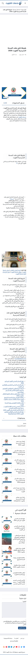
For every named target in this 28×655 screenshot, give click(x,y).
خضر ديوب (21, 54)
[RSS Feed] (4, 647)
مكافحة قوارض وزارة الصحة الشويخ (14, 397)
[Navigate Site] (25, 3)
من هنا (12, 199)
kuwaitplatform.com (20, 358)
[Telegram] (11, 647)
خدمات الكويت (22, 117)
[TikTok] (14, 647)
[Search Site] (3, 3)
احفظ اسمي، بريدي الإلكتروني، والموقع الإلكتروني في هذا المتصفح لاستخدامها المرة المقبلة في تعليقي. (14, 623)
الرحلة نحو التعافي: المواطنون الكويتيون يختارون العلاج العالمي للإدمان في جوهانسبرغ (13, 390)
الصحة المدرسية (21, 425)
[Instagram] (19, 647)
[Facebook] (24, 647)
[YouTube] (16, 647)
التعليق (24, 601)
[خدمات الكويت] (14, 3)
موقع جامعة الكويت (16, 272)
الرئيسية (24, 9)
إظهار (5, 103)
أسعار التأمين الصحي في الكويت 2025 (13, 410)
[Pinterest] (6, 647)
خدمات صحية (16, 9)
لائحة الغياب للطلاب (15, 270)
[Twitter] (21, 647)
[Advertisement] (14, 31)
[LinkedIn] (9, 647)
